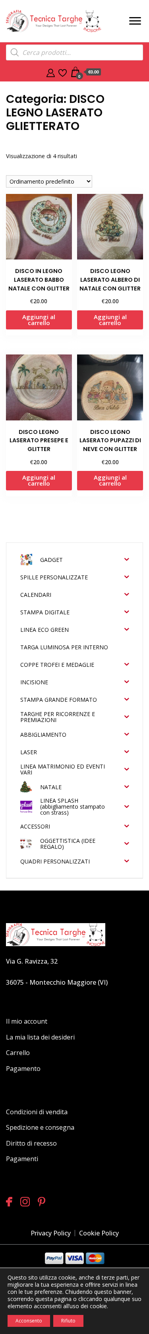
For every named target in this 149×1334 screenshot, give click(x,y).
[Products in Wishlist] (62, 72)
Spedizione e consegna (40, 1127)
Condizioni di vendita (37, 1111)
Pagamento (23, 1068)
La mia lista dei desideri (40, 1037)
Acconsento (28, 1320)
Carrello (18, 1052)
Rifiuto (68, 1320)
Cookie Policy (99, 1233)
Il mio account (26, 1021)
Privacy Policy (51, 1233)
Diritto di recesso (31, 1143)
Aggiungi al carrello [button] (38, 320)
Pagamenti (22, 1158)
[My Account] (50, 72)
